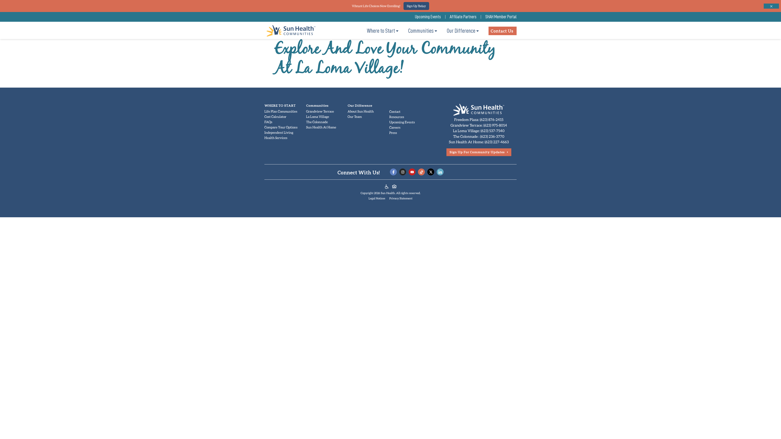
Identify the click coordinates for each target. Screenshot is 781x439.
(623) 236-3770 (492, 136)
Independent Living (278, 132)
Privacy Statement (400, 198)
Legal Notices (377, 198)
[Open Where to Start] (397, 31)
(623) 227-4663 (497, 142)
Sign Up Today (416, 6)
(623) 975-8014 (495, 125)
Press (393, 133)
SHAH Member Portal (501, 17)
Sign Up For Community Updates (477, 152)
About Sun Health (361, 111)
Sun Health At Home (321, 127)
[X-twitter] (430, 171)
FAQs (268, 122)
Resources (396, 117)
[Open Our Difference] (477, 31)
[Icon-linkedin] (440, 171)
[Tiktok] (421, 171)
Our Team (355, 116)
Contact (394, 111)
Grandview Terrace (320, 111)
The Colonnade (317, 122)
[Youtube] (412, 171)
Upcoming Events (428, 17)
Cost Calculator (275, 116)
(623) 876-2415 (491, 119)
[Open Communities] (436, 31)
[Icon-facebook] (393, 171)
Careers (394, 127)
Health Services (275, 138)
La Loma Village (317, 116)
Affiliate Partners (463, 17)
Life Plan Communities (280, 111)
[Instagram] (402, 171)
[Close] (771, 6)
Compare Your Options (281, 127)
